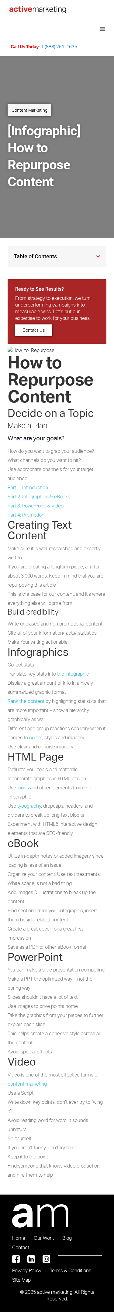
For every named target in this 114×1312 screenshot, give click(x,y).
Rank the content (26, 701)
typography (29, 806)
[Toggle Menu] (102, 29)
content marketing (27, 1084)
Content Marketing (29, 110)
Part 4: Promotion (26, 515)
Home (18, 1238)
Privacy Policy (26, 1270)
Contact (20, 1247)
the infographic (73, 674)
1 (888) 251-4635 (59, 46)
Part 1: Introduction (28, 487)
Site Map (21, 1280)
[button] (98, 256)
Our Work (44, 1238)
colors (35, 737)
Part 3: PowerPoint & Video (36, 506)
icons (23, 788)
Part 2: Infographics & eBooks (39, 496)
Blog (67, 1238)
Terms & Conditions (70, 1270)
